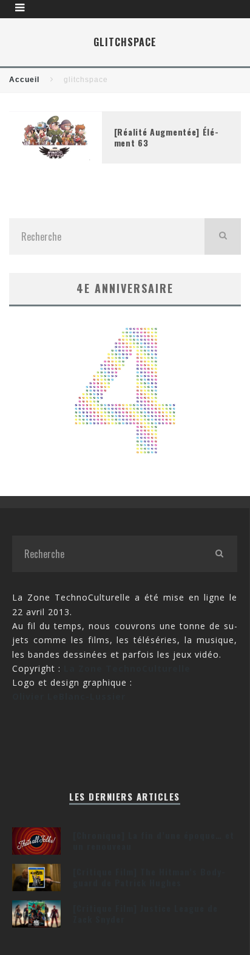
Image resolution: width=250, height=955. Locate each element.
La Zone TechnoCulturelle (127, 668)
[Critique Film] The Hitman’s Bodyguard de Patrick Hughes (149, 877)
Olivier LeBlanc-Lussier (69, 696)
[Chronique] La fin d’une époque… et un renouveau (153, 840)
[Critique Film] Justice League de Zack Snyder (145, 913)
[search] (222, 236)
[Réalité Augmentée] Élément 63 (166, 137)
